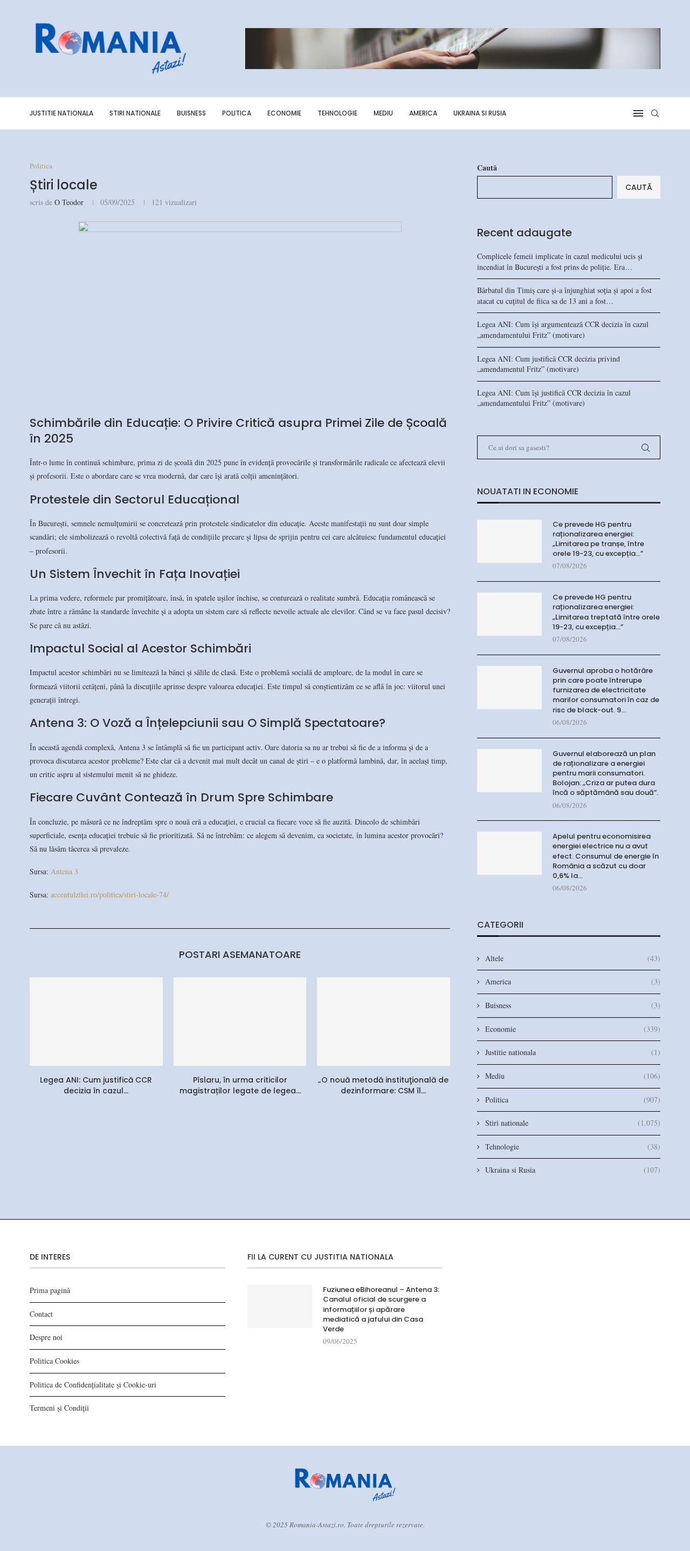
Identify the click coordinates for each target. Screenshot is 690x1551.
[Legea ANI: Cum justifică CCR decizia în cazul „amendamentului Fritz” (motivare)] (96, 1021)
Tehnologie (337, 113)
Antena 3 (64, 871)
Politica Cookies (54, 1361)
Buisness (191, 113)
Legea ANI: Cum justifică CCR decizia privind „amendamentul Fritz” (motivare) (548, 364)
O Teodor (69, 202)
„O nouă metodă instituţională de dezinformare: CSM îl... (384, 1085)
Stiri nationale (135, 113)
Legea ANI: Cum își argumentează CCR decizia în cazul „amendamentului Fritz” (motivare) (562, 329)
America (423, 113)
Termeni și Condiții (59, 1408)
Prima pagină (50, 1290)
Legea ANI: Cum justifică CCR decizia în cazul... (96, 1085)
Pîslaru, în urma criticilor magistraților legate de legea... (239, 1085)
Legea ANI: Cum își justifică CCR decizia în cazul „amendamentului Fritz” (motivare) (554, 398)
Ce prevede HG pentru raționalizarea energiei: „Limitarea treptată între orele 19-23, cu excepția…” (606, 612)
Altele (572, 958)
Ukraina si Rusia (479, 113)
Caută (487, 167)
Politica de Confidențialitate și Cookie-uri (93, 1384)
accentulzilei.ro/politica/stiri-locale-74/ (110, 894)
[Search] (655, 113)
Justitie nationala (61, 113)
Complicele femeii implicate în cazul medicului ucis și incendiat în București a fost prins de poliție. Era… (560, 261)
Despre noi (46, 1337)
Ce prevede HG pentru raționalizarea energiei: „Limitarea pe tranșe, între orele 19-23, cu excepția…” (598, 539)
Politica (236, 113)
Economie (284, 113)
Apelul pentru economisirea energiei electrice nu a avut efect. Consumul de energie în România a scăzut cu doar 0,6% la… (606, 856)
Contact (41, 1314)
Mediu (383, 113)
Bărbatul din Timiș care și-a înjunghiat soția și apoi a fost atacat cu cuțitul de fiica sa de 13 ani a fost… (564, 295)
